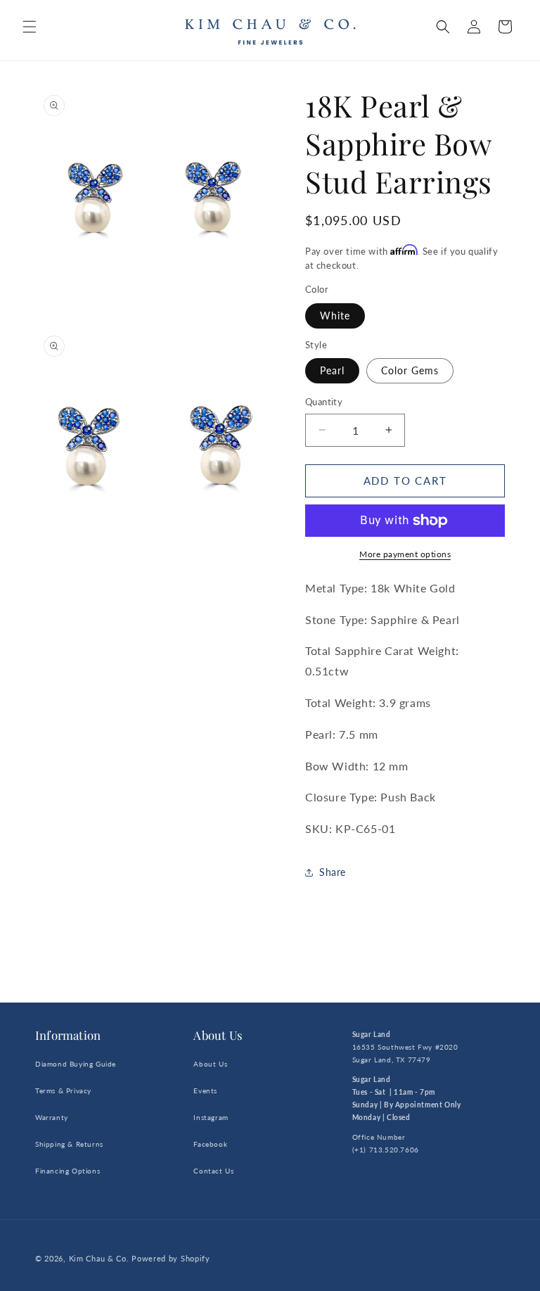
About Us (210, 1064)
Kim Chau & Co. (99, 1258)
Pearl (332, 370)
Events (205, 1090)
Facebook (210, 1144)
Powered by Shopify (170, 1258)
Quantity (323, 401)
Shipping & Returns (69, 1144)
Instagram (210, 1117)
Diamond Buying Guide (75, 1064)
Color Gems (410, 370)
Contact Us (213, 1170)
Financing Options (67, 1170)
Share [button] (332, 872)
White (335, 316)
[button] (29, 26)
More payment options (405, 554)
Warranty (51, 1117)
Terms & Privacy (63, 1090)
